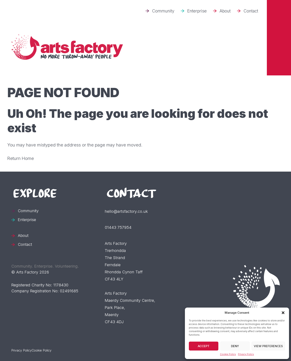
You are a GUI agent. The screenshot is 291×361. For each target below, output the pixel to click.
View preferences (268, 346)
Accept (203, 346)
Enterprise (197, 11)
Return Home (20, 158)
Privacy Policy (246, 354)
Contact (250, 11)
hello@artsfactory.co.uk (126, 211)
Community (163, 11)
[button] (283, 313)
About (225, 11)
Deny (235, 346)
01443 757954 (118, 227)
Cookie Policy (228, 354)
